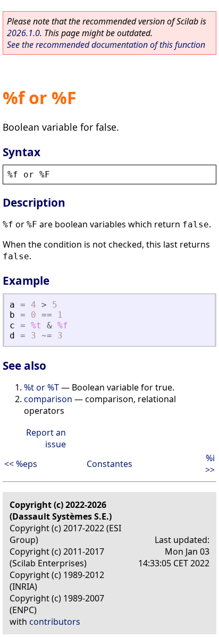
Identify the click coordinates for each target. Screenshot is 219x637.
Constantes (109, 464)
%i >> (210, 463)
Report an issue (46, 438)
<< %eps (20, 464)
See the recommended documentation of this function (106, 44)
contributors (54, 621)
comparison (48, 399)
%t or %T (41, 387)
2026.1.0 (23, 33)
